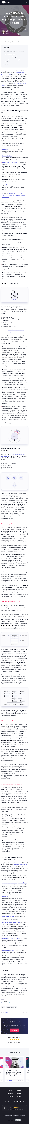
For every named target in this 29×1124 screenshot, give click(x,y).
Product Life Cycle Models (10, 54)
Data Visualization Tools (8, 950)
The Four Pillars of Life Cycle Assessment (13, 57)
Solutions (10, 1097)
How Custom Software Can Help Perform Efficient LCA (13, 60)
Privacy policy (10, 1120)
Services (10, 1090)
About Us (19, 1097)
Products (19, 1090)
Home (2, 40)
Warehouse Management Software (11, 923)
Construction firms (7, 156)
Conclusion (6, 64)
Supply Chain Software (8, 916)
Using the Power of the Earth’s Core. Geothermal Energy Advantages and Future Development (14, 195)
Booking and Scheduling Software (11, 938)
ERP (3, 1007)
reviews (14, 1109)
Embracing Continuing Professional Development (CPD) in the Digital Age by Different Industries (13, 1073)
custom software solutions (20, 865)
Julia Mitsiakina (9, 1080)
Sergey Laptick (5, 1012)
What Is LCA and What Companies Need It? (14, 51)
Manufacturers (6, 149)
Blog (7, 40)
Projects (19, 1094)
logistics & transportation (11, 1007)
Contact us (22, 988)
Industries (10, 1094)
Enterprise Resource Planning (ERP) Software (14, 883)
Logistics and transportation (9, 162)
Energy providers (6, 184)
